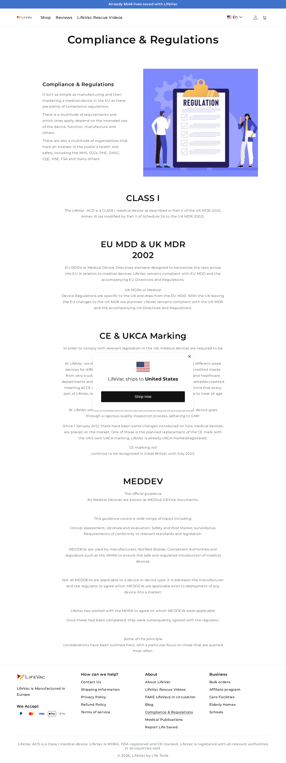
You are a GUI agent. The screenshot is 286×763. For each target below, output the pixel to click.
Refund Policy (93, 705)
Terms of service (96, 712)
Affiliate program (225, 690)
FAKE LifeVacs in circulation (170, 697)
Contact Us (91, 682)
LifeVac (138, 756)
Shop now (143, 397)
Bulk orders (220, 682)
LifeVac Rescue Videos (165, 690)
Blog (149, 705)
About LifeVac (158, 682)
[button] (235, 17)
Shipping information (100, 690)
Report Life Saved (161, 727)
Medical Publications (164, 720)
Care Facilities (222, 697)
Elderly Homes (222, 705)
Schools (216, 712)
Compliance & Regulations (169, 712)
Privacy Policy (93, 697)
